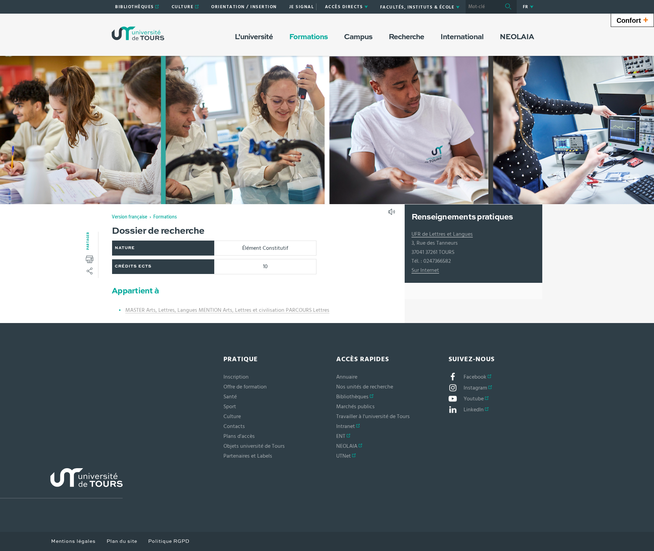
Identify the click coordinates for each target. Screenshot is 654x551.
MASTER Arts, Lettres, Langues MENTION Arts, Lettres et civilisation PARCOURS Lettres (227, 310)
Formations (165, 217)
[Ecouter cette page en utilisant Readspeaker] (392, 214)
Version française (129, 217)
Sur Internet (425, 270)
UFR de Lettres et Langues (442, 234)
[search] (483, 7)
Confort (632, 20)
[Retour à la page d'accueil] (138, 33)
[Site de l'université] (61, 483)
